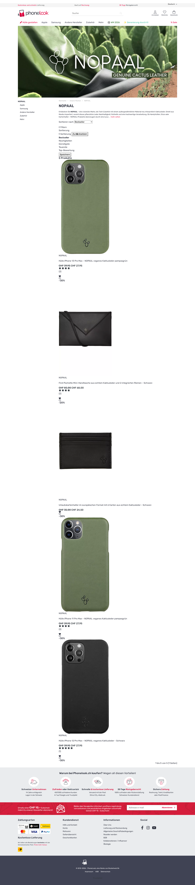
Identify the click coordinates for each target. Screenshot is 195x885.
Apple (44, 22)
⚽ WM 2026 (114, 22)
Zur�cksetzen (80, 134)
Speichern (65, 154)
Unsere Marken (75, 101)
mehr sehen (115, 117)
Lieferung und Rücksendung (115, 828)
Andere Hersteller (73, 22)
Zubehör (90, 22)
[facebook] (143, 828)
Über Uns (107, 825)
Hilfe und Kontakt (70, 825)
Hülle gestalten (30, 22)
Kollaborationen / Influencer (115, 841)
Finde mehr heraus (40, 845)
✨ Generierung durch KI (136, 22)
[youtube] (154, 828)
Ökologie (107, 844)
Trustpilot (97, 878)
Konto (65, 828)
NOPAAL (87, 101)
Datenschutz (105, 872)
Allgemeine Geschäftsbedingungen (118, 831)
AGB (97, 872)
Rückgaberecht (128, 5)
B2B (105, 838)
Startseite (62, 101)
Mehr (101, 22)
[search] (121, 13)
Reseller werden (110, 834)
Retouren (67, 831)
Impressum (89, 872)
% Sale (174, 22)
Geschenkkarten (70, 838)
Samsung (56, 22)
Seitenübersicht (69, 834)
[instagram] (148, 828)
